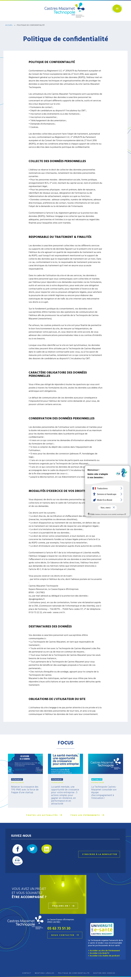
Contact (26, 973)
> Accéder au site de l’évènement (104, 950)
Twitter (32, 848)
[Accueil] (65, 10)
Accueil (9, 25)
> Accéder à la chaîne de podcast (104, 955)
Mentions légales (44, 973)
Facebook (17, 849)
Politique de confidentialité (74, 973)
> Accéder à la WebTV (98, 953)
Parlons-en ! (61, 906)
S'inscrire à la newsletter (99, 854)
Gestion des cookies (104, 973)
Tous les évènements (85, 815)
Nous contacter (62, 935)
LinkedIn (46, 849)
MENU (117, 8)
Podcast (17, 860)
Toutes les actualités (42, 815)
